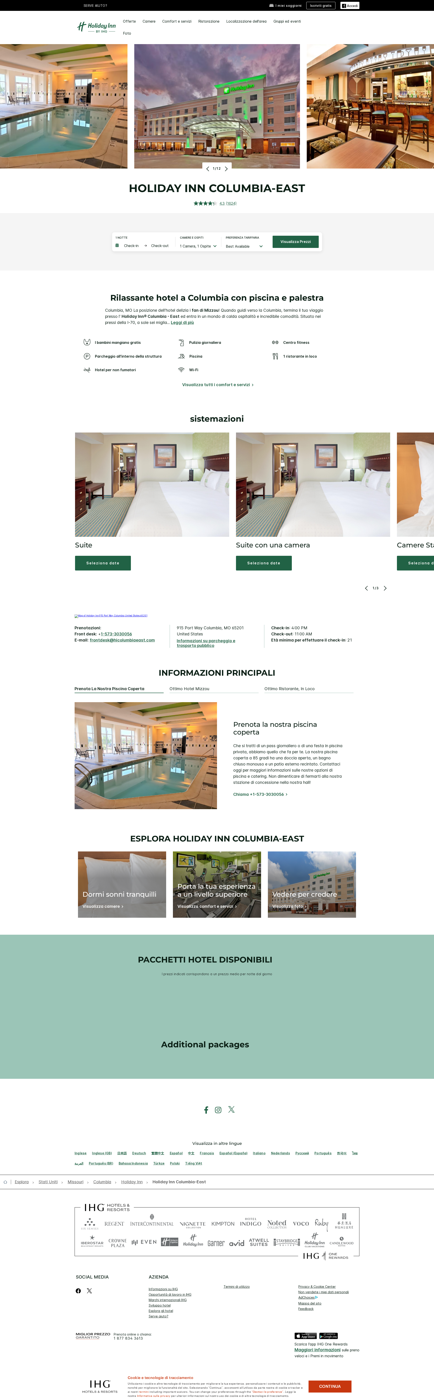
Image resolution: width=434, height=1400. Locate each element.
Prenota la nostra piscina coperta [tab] (109, 689)
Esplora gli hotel (161, 1311)
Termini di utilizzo (237, 1286)
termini (144, 1391)
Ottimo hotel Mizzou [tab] (189, 689)
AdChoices (306, 1297)
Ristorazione (208, 21)
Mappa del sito (309, 1303)
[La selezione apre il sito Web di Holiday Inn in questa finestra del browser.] (193, 1242)
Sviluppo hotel (160, 1305)
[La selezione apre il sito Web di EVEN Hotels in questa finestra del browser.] (144, 1242)
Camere (149, 21)
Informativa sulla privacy (153, 1395)
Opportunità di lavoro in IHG (170, 1294)
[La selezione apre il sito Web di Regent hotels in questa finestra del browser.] (114, 1222)
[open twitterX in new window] (229, 1110)
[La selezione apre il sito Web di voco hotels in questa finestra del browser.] (301, 1222)
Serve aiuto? (158, 1316)
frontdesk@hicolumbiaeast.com (122, 640)
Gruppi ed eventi (287, 21)
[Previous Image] (208, 168)
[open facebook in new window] (203, 1110)
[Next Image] (226, 168)
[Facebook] (79, 1290)
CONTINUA (330, 1386)
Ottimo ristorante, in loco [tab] (289, 689)
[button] (349, 5)
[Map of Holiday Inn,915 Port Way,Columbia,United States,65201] (111, 615)
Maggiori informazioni (318, 1349)
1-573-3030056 (116, 634)
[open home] (7, 1182)
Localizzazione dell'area (246, 21)
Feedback (306, 1309)
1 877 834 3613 (128, 1338)
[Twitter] (89, 1290)
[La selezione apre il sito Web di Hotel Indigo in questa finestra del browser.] (250, 1222)
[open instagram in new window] (215, 1110)
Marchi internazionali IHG (168, 1300)
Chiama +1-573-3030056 (258, 794)
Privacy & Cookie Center (317, 1286)
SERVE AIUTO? (95, 5)
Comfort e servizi (176, 21)
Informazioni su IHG (163, 1289)
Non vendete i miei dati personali (323, 1292)
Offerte (129, 21)
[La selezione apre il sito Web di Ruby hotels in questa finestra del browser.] (321, 1222)
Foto (127, 33)
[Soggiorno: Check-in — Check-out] (143, 245)
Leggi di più (182, 322)
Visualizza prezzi (296, 241)
